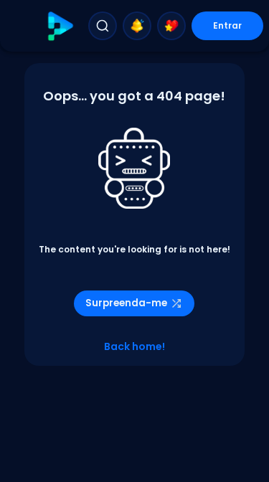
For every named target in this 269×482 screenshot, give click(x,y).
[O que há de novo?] (137, 25)
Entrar (227, 25)
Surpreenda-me (126, 303)
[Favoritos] (171, 25)
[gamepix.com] (60, 26)
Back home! (134, 346)
